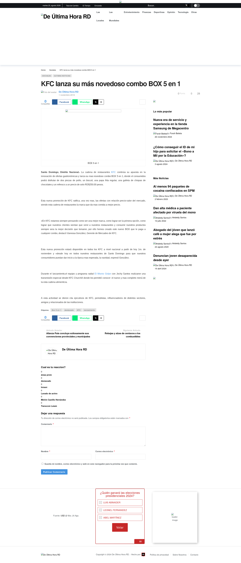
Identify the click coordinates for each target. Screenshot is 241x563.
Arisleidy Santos (179, 217)
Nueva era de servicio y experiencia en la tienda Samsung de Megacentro (171, 123)
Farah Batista (176, 133)
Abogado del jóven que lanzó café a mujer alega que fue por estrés (174, 233)
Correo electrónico (105, 451)
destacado (69, 310)
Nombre (45, 451)
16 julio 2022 (160, 220)
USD (63, 515)
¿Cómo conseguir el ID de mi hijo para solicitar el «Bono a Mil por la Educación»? (174, 151)
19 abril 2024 (160, 268)
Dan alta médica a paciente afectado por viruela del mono (174, 210)
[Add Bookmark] (142, 102)
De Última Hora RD (69, 91)
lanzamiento (89, 310)
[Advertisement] (120, 45)
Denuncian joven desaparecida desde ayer (175, 257)
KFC (113, 172)
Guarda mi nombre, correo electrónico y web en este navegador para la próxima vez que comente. (91, 463)
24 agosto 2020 (162, 246)
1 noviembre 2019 (67, 94)
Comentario (47, 424)
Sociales (46, 76)
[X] (187, 5)
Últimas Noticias (62, 76)
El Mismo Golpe (103, 274)
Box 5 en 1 (56, 310)
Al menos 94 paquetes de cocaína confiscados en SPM (174, 188)
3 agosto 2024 (161, 164)
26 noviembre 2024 (163, 136)
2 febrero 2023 (161, 199)
